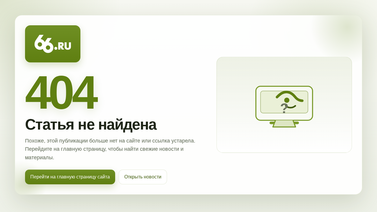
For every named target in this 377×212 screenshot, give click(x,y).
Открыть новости (142, 176)
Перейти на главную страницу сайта (70, 176)
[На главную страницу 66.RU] (52, 43)
